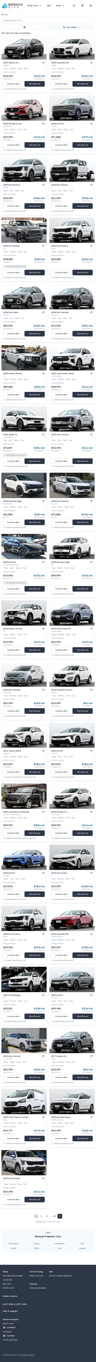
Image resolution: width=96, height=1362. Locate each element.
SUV (82, 1243)
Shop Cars (33, 5)
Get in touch (8, 1323)
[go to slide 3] (24, 57)
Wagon (82, 1248)
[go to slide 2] (21, 57)
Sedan (14, 1248)
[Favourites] (74, 5)
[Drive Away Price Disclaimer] (12, 79)
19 (54, 1216)
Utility (36, 1248)
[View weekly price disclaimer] (44, 79)
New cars (7, 1284)
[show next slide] (43, 49)
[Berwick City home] (12, 5)
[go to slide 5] (28, 57)
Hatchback (59, 1243)
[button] (24, 27)
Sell (48, 5)
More (58, 5)
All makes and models (13, 1276)
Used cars (7, 1280)
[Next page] (59, 1216)
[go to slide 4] (26, 57)
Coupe (36, 1243)
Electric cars (8, 1288)
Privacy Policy (28, 1355)
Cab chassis (13, 1243)
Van (59, 1248)
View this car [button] (34, 84)
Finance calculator (38, 1288)
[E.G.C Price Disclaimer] (7, 517)
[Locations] (82, 5)
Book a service (36, 1276)
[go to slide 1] (19, 57)
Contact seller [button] (13, 84)
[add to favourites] (43, 63)
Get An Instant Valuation (60, 1276)
